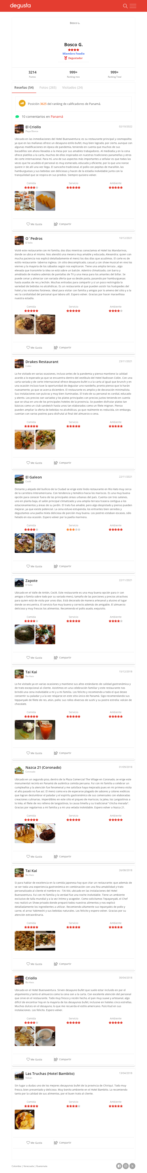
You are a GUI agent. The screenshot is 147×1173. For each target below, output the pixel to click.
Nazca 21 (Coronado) (43, 767)
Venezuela (28, 1166)
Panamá (57, 116)
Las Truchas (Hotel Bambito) (49, 1073)
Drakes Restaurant (41, 361)
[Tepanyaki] (45, 940)
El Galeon (33, 477)
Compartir (65, 224)
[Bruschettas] (45, 542)
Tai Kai (31, 672)
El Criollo (33, 127)
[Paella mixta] (24, 542)
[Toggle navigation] (133, 6)
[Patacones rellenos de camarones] (45, 634)
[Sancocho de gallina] (24, 634)
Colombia (16, 1166)
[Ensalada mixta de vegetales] (45, 439)
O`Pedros (33, 238)
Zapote (31, 580)
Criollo (31, 978)
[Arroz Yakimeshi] (24, 940)
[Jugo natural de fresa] (45, 729)
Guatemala (41, 1166)
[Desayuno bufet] (24, 200)
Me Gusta (36, 224)
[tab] (24, 87)
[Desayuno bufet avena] (45, 1035)
